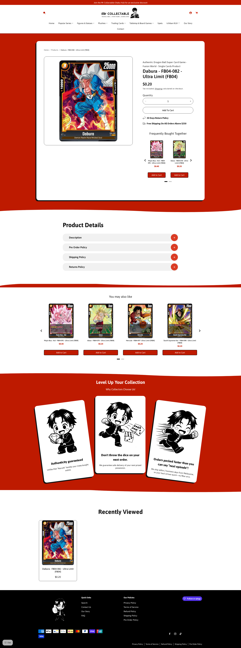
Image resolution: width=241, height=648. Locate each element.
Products (54, 50)
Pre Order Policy (131, 620)
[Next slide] (190, 160)
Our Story (85, 611)
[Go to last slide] (145, 160)
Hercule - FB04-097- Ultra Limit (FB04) (140, 341)
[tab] (165, 181)
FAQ (83, 615)
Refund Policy (130, 611)
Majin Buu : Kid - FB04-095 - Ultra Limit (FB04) (156, 162)
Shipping (158, 89)
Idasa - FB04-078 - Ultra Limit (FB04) (179, 162)
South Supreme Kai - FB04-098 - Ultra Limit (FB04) (180, 342)
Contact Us (86, 607)
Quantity (148, 95)
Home (46, 50)
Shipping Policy (130, 615)
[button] (44, 13)
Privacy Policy (130, 603)
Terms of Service (131, 607)
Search (84, 603)
